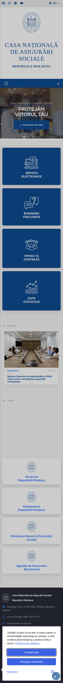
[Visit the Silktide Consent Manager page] (52, 671)
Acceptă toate (31, 652)
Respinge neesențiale (31, 661)
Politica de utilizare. (27, 643)
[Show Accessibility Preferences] (56, 676)
